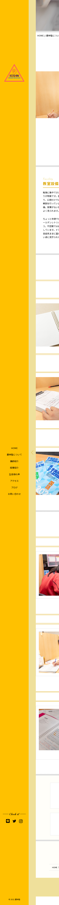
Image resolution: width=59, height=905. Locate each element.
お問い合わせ (14, 493)
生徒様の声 (14, 474)
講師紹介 (14, 461)
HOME (14, 448)
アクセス (14, 480)
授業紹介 (14, 467)
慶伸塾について (14, 454)
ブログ (14, 487)
